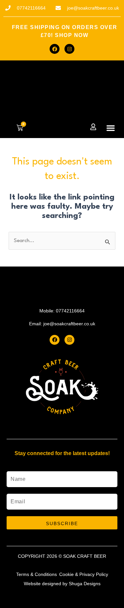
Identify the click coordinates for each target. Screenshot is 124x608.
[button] (111, 128)
